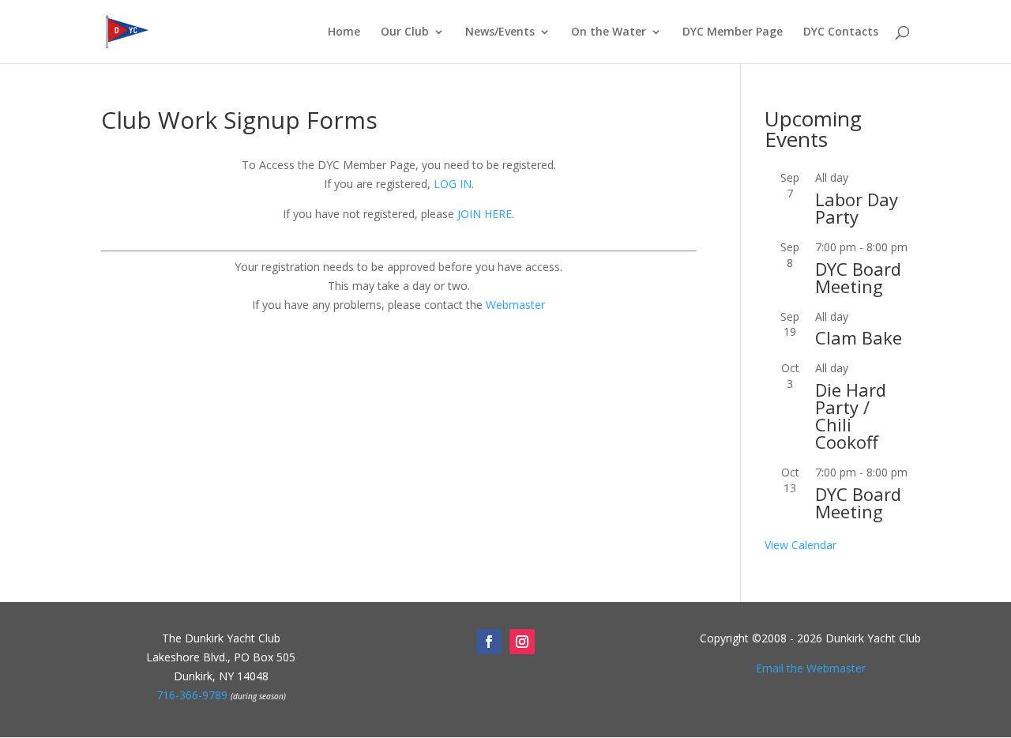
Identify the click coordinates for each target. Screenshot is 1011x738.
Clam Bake (858, 337)
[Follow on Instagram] (522, 641)
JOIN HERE (484, 213)
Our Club (405, 32)
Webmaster (515, 304)
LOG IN (453, 183)
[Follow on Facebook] (489, 641)
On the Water (608, 32)
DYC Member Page (732, 32)
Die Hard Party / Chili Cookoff (850, 416)
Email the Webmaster (811, 668)
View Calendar (800, 544)
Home (344, 32)
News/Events (500, 32)
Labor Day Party (856, 207)
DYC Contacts (840, 32)
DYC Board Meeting (858, 277)
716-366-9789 (191, 694)
